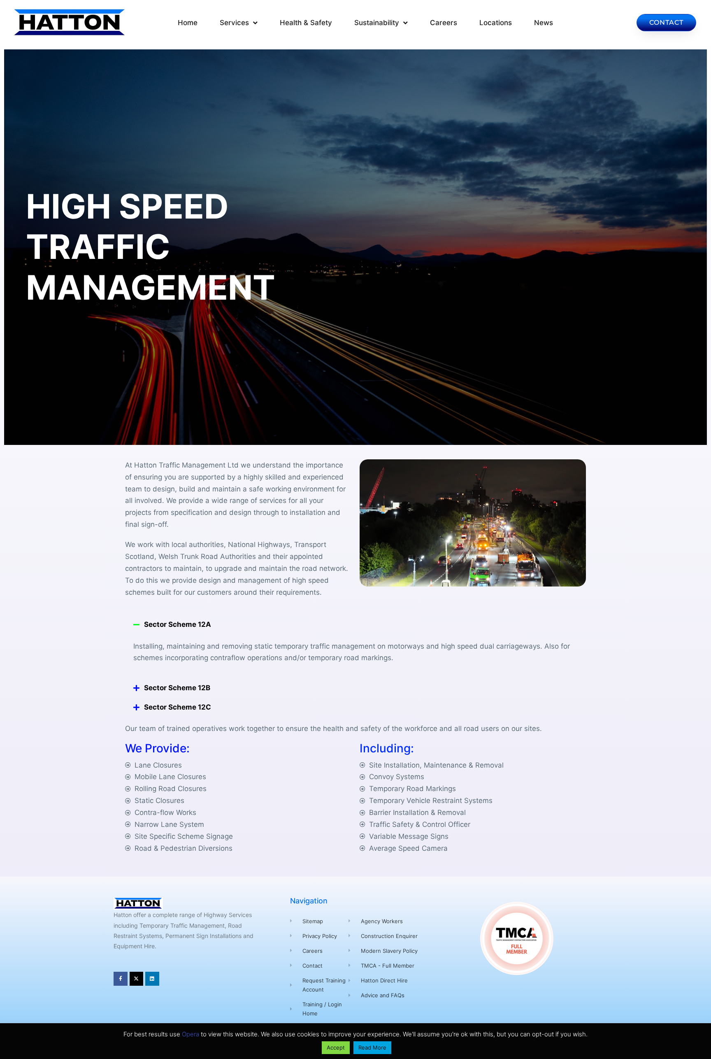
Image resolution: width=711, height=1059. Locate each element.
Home (188, 23)
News (543, 23)
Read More (372, 1047)
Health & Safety (306, 23)
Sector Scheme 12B (177, 688)
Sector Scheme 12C (177, 707)
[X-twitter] (137, 979)
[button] (355, 624)
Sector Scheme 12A (177, 624)
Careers (443, 23)
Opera (190, 1034)
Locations (495, 23)
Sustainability (376, 23)
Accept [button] (336, 1047)
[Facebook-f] (121, 979)
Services (234, 23)
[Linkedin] (152, 979)
